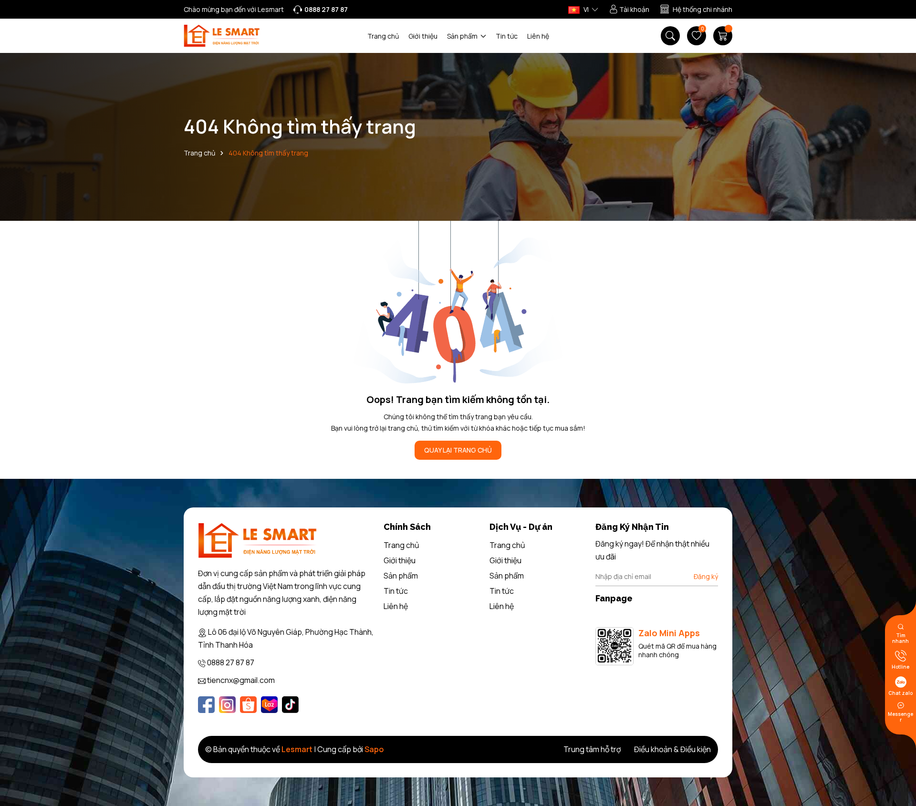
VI (585, 9)
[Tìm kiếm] (670, 35)
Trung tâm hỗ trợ (592, 749)
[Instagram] (227, 704)
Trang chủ (383, 36)
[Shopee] (248, 704)
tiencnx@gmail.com (241, 680)
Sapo (374, 749)
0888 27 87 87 (230, 662)
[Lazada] (269, 704)
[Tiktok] (290, 704)
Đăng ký (706, 576)
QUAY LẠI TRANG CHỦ (458, 450)
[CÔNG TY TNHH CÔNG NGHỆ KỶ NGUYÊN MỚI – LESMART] (222, 36)
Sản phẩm (463, 36)
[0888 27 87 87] (320, 9)
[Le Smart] (257, 540)
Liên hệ (538, 36)
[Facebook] (206, 704)
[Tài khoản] (629, 9)
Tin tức (507, 36)
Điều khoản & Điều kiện (672, 749)
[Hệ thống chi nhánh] (696, 9)
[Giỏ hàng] (722, 35)
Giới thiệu (422, 36)
